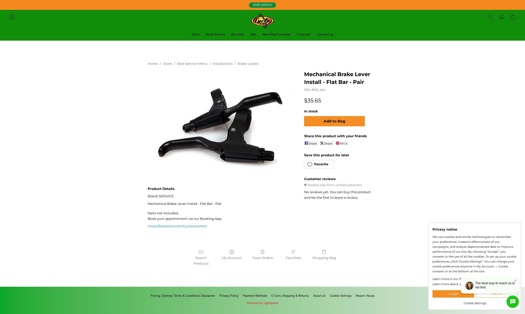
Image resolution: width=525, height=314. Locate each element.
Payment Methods (255, 296)
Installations (223, 64)
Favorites (293, 258)
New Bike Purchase (276, 34)
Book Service (215, 34)
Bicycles (237, 34)
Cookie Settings (341, 296)
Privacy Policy (229, 296)
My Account (232, 258)
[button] (262, 5)
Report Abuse (365, 296)
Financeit (304, 34)
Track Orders (262, 258)
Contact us (325, 34)
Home (153, 64)
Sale (253, 34)
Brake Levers (248, 64)
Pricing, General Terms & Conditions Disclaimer (182, 296)
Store (196, 34)
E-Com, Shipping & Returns (290, 296)
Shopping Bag (324, 258)
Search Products (201, 260)
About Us (319, 296)
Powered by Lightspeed (262, 303)
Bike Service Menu (192, 64)
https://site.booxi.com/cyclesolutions (177, 226)
